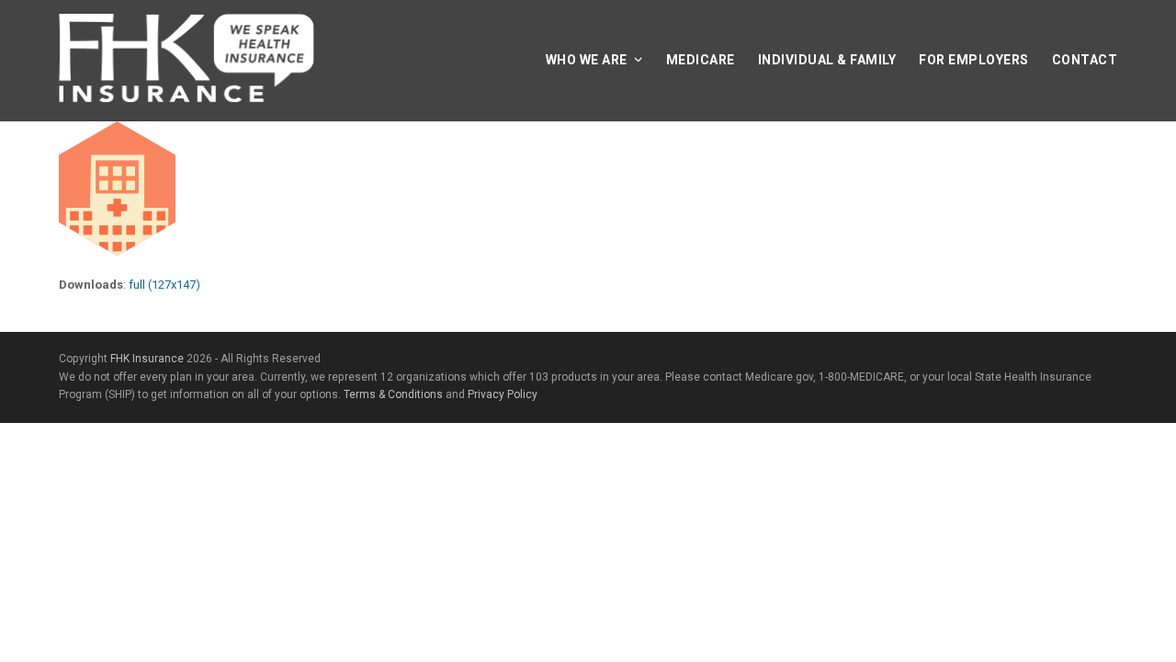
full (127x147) (164, 284)
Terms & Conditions (393, 394)
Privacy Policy (502, 394)
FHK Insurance (147, 358)
